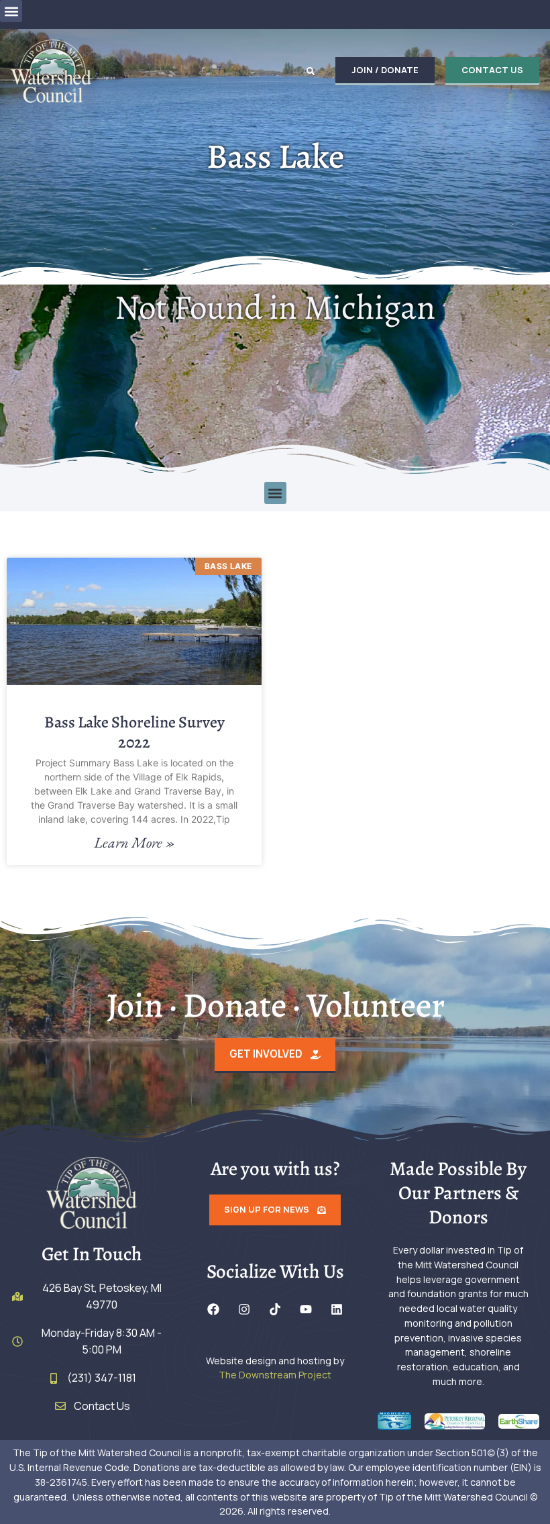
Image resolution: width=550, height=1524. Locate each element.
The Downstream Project (275, 1374)
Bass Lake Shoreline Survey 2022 (134, 732)
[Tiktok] (275, 1309)
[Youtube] (306, 1309)
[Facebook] (213, 1309)
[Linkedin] (337, 1309)
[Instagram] (244, 1309)
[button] (11, 11)
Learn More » (134, 843)
